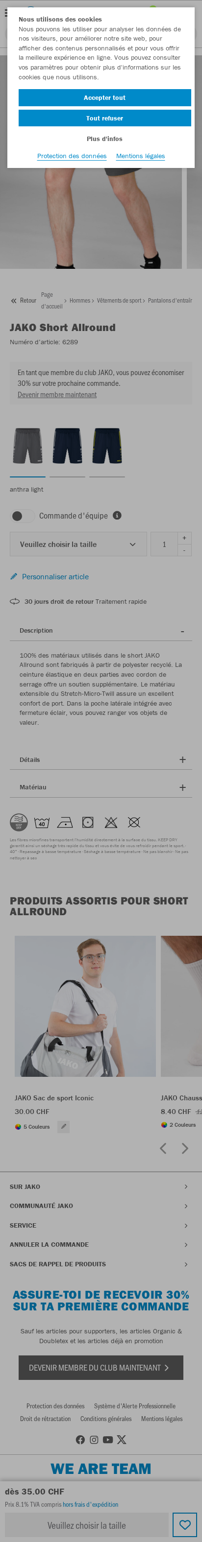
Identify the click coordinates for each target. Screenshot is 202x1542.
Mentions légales (140, 155)
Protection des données (72, 155)
